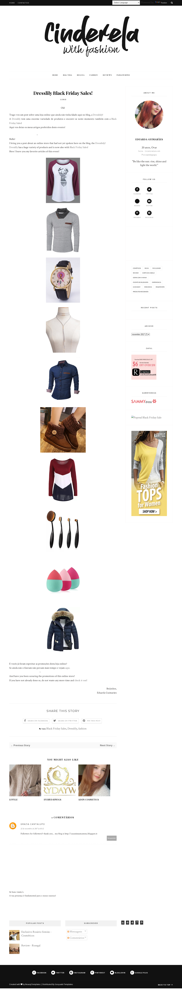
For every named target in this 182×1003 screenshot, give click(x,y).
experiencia (156, 282)
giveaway (136, 287)
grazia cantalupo (33, 824)
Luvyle (13, 799)
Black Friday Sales (78, 147)
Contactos (23, 3)
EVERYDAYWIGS (52, 799)
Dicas (147, 268)
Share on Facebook (38, 721)
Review (135, 273)
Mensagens (75, 931)
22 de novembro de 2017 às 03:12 (32, 828)
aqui (67, 668)
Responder (112, 838)
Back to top (164, 985)
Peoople (137, 206)
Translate (164, 3)
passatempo (160, 287)
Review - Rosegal (30, 945)
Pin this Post (94, 721)
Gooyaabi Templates (64, 984)
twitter (149, 194)
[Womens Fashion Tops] (149, 515)
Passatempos (123, 75)
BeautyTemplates (33, 984)
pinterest (137, 217)
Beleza (80, 75)
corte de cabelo (148, 273)
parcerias (148, 287)
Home (12, 3)
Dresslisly (97, 114)
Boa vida (67, 75)
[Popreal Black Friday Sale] (146, 417)
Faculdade (156, 268)
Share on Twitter (67, 721)
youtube (149, 206)
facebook (137, 194)
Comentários (76, 938)
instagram (149, 217)
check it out (80, 680)
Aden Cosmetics (88, 799)
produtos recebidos (140, 291)
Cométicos (137, 268)
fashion (82, 728)
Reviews (107, 75)
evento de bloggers (140, 282)
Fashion (93, 75)
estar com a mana (140, 277)
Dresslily (16, 119)
